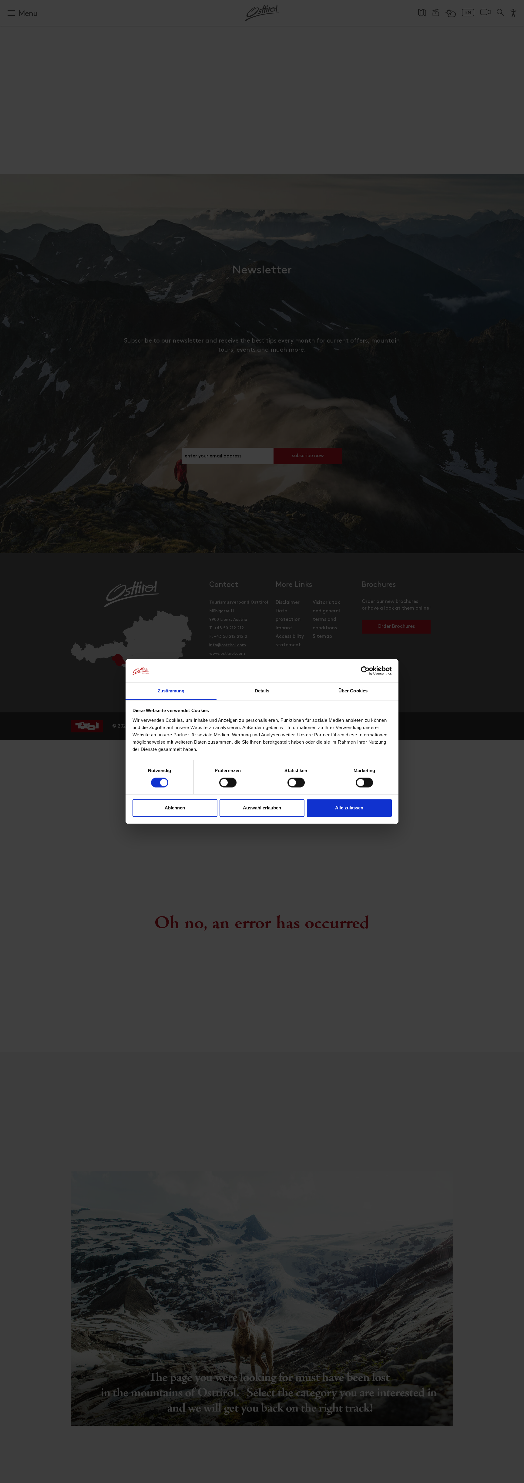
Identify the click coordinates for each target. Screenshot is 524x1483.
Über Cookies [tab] (353, 690)
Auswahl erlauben (262, 807)
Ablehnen (175, 807)
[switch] (228, 786)
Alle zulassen (349, 807)
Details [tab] (262, 690)
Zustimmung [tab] (171, 690)
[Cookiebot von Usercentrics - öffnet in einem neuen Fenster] (365, 670)
